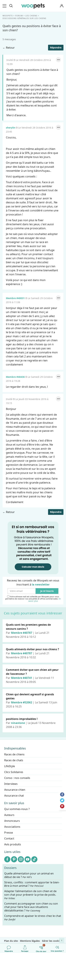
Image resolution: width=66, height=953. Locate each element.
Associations (12, 827)
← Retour (9, 47)
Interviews (11, 784)
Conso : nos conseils (17, 778)
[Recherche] (11, 6)
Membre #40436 (15, 376)
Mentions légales (30, 940)
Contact (9, 838)
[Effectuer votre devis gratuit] (33, 547)
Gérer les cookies (52, 940)
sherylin (10, 127)
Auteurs (9, 815)
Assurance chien (14, 790)
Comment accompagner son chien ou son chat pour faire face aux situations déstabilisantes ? (31, 907)
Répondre (55, 47)
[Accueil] (33, 5)
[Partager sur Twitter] (62, 800)
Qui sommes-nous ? (17, 809)
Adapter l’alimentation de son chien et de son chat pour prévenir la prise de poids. (30, 894)
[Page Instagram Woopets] (21, 859)
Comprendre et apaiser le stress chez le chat (32, 917)
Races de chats (13, 760)
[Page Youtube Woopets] (28, 859)
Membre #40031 (15, 298)
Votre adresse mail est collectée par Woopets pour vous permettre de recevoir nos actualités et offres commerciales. (33, 598)
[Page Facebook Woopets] (7, 859)
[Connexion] (61, 6)
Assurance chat (14, 795)
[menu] (5, 6)
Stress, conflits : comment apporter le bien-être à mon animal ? (32, 884)
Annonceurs (12, 821)
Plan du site (11, 940)
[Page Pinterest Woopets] (14, 859)
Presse (8, 832)
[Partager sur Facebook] (62, 794)
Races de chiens (14, 754)
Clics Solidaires (13, 772)
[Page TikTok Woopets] (34, 859)
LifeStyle (9, 766)
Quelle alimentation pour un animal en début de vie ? (29, 875)
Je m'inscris (47, 591)
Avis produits (12, 844)
